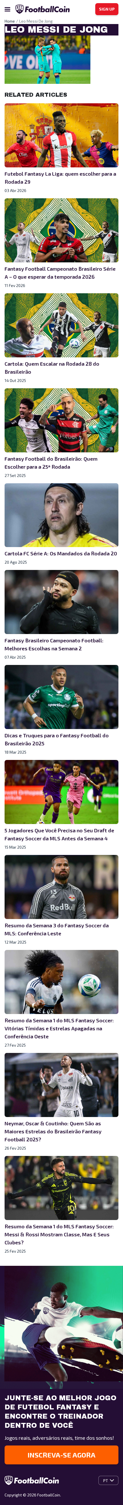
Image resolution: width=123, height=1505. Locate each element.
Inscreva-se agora (61, 1455)
